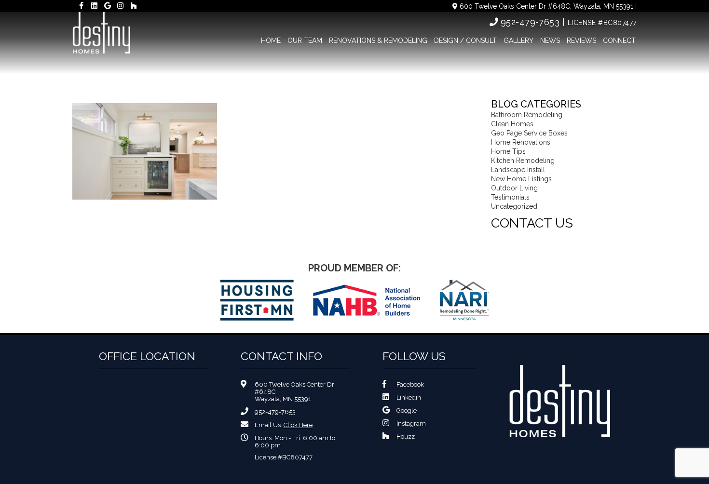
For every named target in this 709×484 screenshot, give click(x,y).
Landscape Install (518, 170)
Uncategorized (514, 206)
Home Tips (508, 151)
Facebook (410, 384)
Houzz (405, 436)
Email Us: (284, 425)
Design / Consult (465, 40)
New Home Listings (521, 179)
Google (406, 410)
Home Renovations (520, 142)
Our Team (304, 40)
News (550, 40)
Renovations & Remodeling (378, 40)
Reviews (581, 40)
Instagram (411, 423)
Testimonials (510, 197)
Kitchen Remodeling (523, 160)
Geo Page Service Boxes (529, 133)
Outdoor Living (514, 188)
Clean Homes (512, 124)
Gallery (518, 40)
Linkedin (408, 397)
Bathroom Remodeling (526, 115)
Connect (619, 40)
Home (271, 40)
